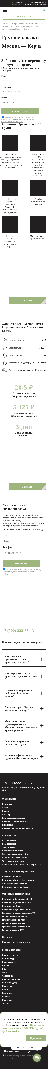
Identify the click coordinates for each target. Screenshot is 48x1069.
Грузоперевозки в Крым (13, 923)
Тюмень (6, 1003)
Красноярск (8, 1000)
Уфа (4, 969)
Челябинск (7, 976)
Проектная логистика (12, 851)
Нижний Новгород (11, 979)
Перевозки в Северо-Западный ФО (19, 913)
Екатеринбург (8, 958)
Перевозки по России (12, 876)
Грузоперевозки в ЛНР (13, 930)
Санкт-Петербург (10, 955)
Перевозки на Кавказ (12, 906)
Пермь (5, 990)
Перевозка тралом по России (16, 887)
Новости (6, 811)
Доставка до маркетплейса (15, 854)
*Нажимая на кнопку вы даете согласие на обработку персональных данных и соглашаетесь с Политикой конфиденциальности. (18, 119)
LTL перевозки (9, 844)
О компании (9, 798)
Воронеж (6, 997)
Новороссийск (9, 962)
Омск (4, 972)
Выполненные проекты (13, 818)
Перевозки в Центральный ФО (17, 899)
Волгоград (7, 993)
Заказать (27, 300)
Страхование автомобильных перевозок (21, 864)
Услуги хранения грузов (13, 861)
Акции (5, 807)
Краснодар (7, 986)
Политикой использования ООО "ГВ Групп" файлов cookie (23, 1028)
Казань (5, 965)
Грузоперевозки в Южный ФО (16, 927)
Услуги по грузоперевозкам (18, 871)
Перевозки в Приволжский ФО (17, 909)
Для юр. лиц (9, 835)
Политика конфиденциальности (17, 828)
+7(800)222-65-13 (20, 2)
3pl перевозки (8, 847)
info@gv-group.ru (40, 2)
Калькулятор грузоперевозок (16, 942)
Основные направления (16, 893)
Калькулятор (24, 16)
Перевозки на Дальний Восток (16, 902)
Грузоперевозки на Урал (13, 920)
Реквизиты (7, 825)
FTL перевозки (9, 840)
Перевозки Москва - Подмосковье (18, 880)
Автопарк (7, 814)
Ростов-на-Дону (9, 983)
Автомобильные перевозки (15, 883)
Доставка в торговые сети (14, 858)
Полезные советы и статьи (15, 821)
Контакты (7, 804)
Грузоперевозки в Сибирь (14, 916)
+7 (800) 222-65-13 (18, 631)
